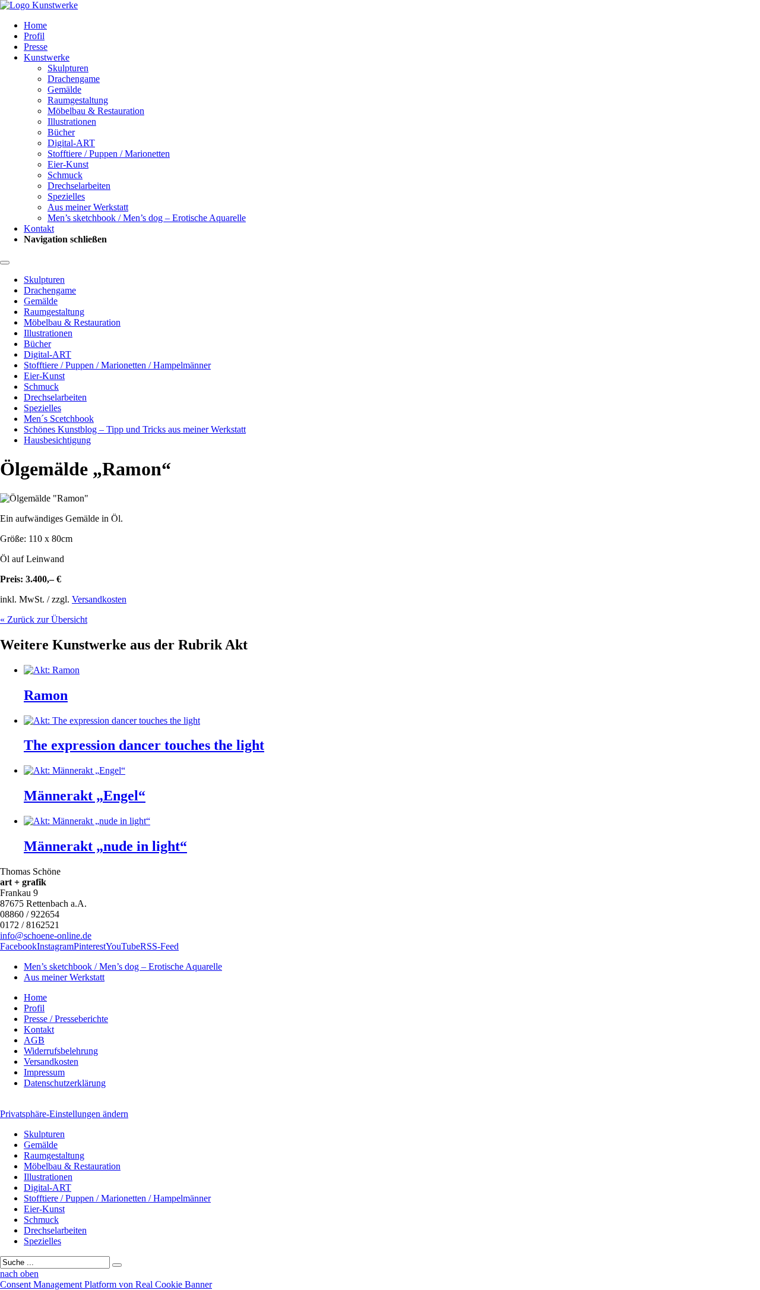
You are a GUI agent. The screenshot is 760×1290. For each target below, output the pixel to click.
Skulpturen (68, 68)
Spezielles (66, 196)
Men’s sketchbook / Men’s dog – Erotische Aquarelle (147, 218)
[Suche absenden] (117, 1265)
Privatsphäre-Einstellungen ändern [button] (64, 1114)
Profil (34, 36)
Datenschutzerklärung (65, 1083)
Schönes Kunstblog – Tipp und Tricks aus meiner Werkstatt (135, 429)
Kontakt (39, 228)
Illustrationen (72, 121)
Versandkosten (99, 599)
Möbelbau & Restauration (96, 111)
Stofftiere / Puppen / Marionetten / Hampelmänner (117, 365)
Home (35, 25)
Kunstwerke (46, 57)
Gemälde (64, 89)
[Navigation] (5, 262)
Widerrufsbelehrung (61, 1051)
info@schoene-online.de (45, 936)
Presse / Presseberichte (66, 1019)
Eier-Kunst (68, 164)
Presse (36, 47)
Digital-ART (71, 143)
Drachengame (74, 79)
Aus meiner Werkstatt (88, 207)
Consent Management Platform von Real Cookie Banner (106, 1284)
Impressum (44, 1072)
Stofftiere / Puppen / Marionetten (109, 154)
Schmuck (65, 175)
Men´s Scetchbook (59, 419)
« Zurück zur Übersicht (43, 619)
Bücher (61, 132)
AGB (34, 1040)
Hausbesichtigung (57, 440)
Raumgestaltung (78, 100)
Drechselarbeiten (79, 186)
